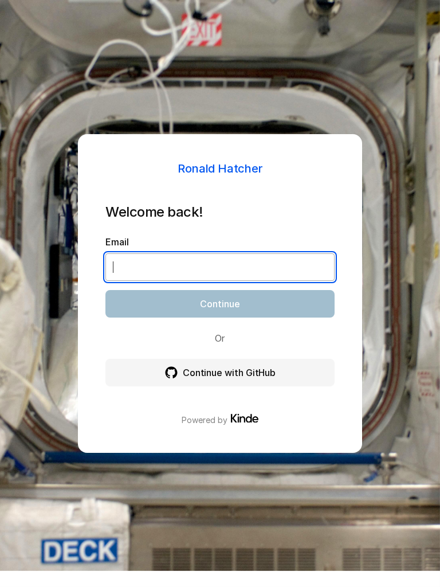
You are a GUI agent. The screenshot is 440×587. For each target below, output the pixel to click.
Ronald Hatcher (220, 168)
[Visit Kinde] (244, 418)
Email (117, 242)
